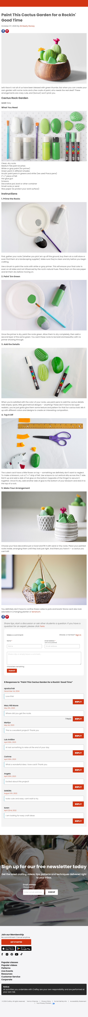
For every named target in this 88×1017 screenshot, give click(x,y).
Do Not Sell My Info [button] (60, 1001)
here (42, 626)
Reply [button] (78, 701)
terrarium (36, 611)
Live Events (7, 971)
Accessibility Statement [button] (78, 1001)
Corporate (6, 979)
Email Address (51, 641)
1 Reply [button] (68, 718)
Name (9, 641)
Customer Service (10, 976)
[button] (3, 31)
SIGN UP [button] (51, 892)
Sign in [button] (78, 635)
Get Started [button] (16, 942)
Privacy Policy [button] (46, 1001)
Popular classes (9, 962)
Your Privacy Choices (44, 1003)
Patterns (5, 968)
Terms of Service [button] (32, 1001)
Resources (6, 974)
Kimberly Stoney (27, 26)
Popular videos (9, 965)
